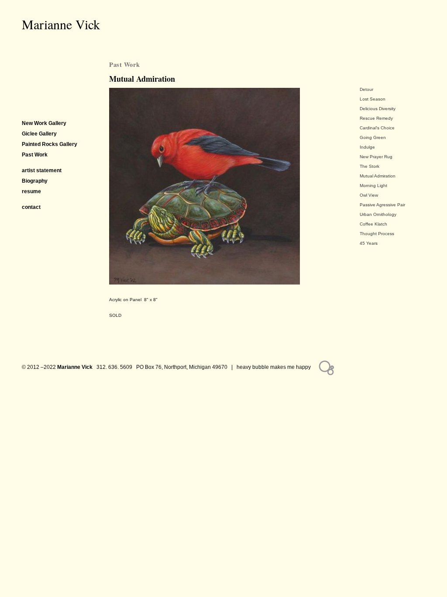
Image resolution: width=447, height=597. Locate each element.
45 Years (369, 243)
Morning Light (373, 185)
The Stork (369, 166)
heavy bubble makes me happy (274, 367)
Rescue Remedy (376, 118)
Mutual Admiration (377, 176)
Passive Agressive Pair (382, 204)
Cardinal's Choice (377, 127)
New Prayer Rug (376, 156)
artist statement (42, 170)
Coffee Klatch (373, 224)
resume (31, 191)
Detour (366, 89)
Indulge (367, 147)
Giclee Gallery (39, 134)
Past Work (124, 64)
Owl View (369, 195)
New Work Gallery (44, 123)
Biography (35, 181)
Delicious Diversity (377, 108)
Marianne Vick (61, 24)
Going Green (373, 137)
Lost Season (372, 99)
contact (31, 207)
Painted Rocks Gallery (49, 144)
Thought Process (377, 233)
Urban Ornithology (378, 214)
